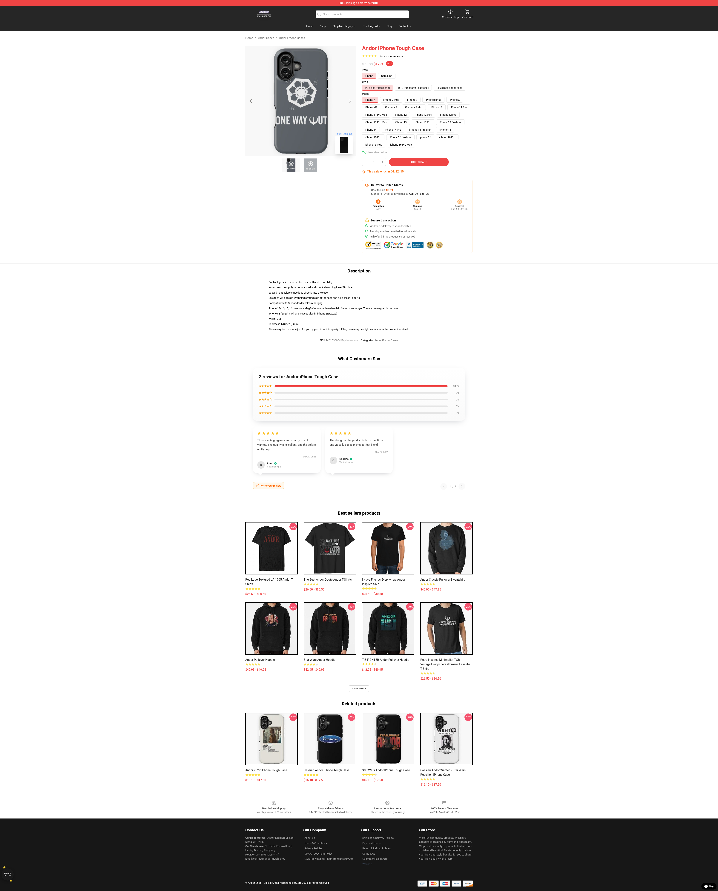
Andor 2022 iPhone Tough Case (266, 770)
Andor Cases (265, 38)
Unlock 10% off (7, 874)
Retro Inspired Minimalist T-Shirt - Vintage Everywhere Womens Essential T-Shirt (445, 664)
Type (365, 69)
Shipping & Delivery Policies (378, 837)
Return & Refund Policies (376, 848)
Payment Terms (371, 843)
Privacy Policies (313, 848)
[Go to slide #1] (291, 165)
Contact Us (368, 853)
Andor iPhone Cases (291, 38)
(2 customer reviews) (390, 56)
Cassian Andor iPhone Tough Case (326, 770)
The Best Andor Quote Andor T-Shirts (328, 579)
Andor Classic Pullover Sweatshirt (442, 579)
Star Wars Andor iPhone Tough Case (386, 770)
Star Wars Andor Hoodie (319, 660)
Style (365, 81)
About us (309, 837)
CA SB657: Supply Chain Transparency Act (328, 858)
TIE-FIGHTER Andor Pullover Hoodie (385, 660)
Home (249, 38)
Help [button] (711, 886)
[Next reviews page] (461, 486)
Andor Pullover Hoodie (260, 660)
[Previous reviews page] (443, 486)
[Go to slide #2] (310, 165)
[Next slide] (350, 101)
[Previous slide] (251, 101)
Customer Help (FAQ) (374, 858)
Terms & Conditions (315, 843)
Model (365, 93)
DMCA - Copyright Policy (318, 853)
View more (359, 688)
